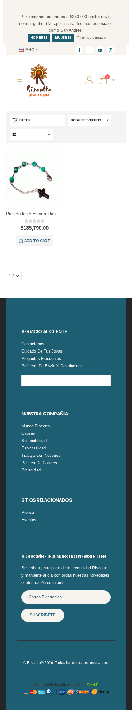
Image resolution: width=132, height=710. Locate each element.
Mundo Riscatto (35, 426)
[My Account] (90, 80)
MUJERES (63, 37)
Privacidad (31, 470)
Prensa (27, 512)
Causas (28, 433)
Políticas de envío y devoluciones (53, 366)
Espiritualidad (33, 448)
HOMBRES (39, 37)
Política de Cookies (39, 462)
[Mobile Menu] (21, 80)
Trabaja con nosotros (40, 455)
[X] (89, 50)
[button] (37, 120)
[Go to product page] (34, 178)
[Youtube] (100, 50)
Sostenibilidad (34, 440)
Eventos (28, 519)
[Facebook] (79, 50)
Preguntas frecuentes (41, 358)
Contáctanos (32, 344)
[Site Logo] (38, 80)
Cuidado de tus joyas (41, 351)
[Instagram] (110, 50)
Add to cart (37, 241)
